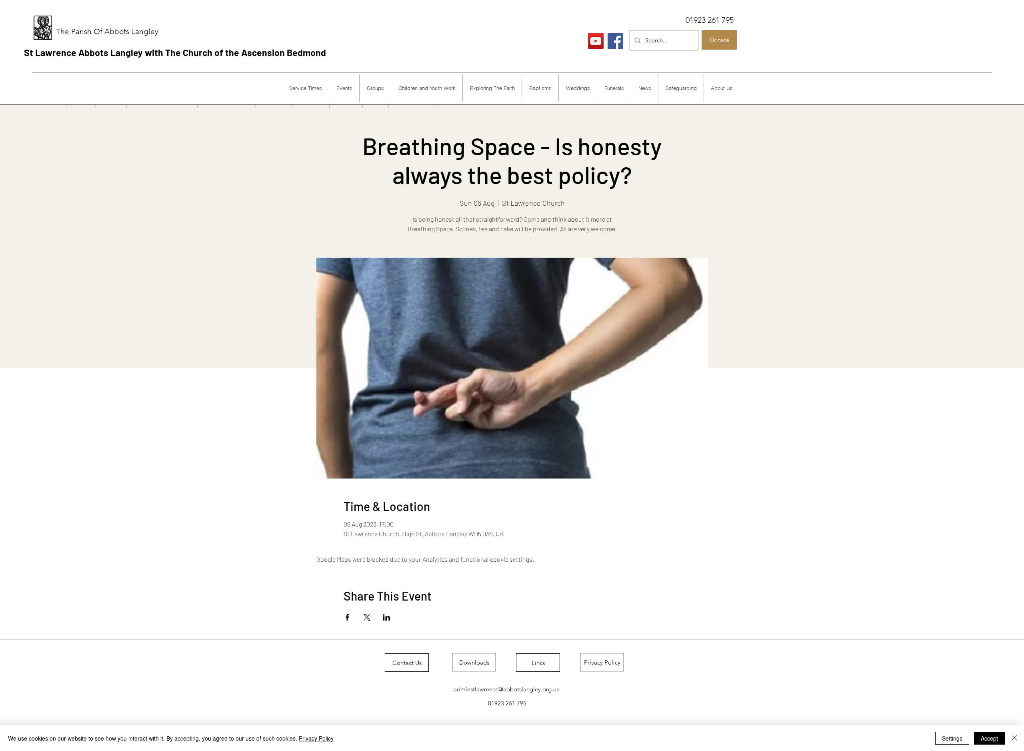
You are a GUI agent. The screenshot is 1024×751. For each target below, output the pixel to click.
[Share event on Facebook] (347, 617)
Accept (989, 738)
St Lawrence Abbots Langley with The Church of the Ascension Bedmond (175, 52)
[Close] (1014, 738)
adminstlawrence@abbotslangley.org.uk (506, 689)
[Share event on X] (367, 617)
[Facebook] (615, 41)
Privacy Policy (316, 738)
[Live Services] (596, 41)
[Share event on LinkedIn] (386, 617)
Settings (952, 738)
